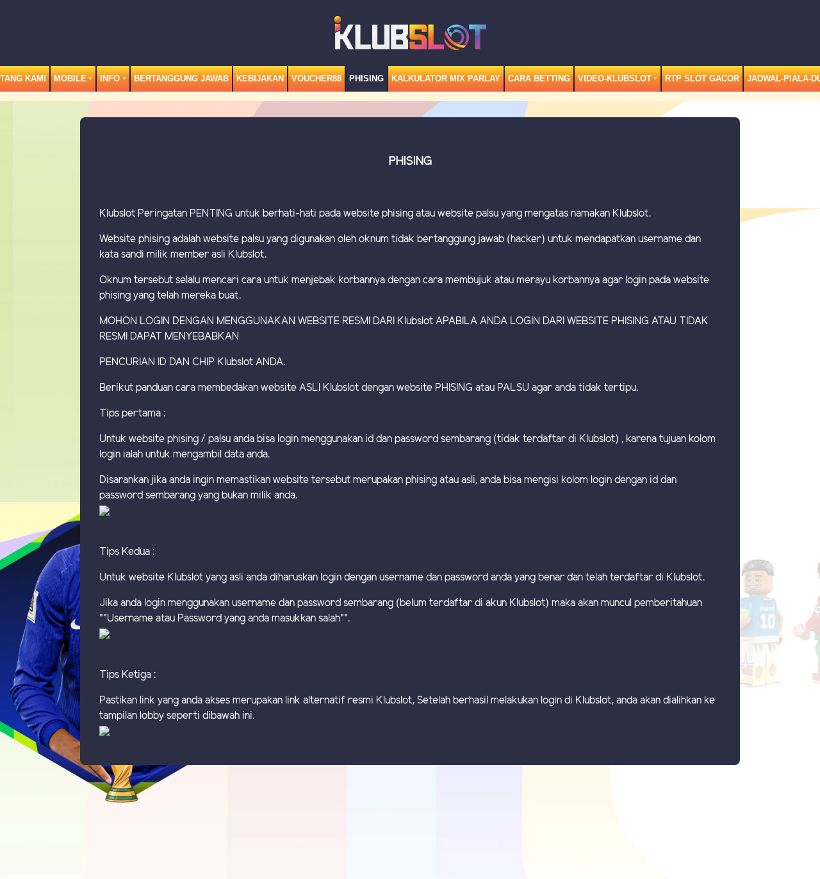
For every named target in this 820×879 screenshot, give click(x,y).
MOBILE (70, 78)
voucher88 (316, 78)
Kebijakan (260, 78)
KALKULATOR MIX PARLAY (445, 78)
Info (110, 78)
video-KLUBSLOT (615, 78)
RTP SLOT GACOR (702, 78)
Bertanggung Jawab (181, 78)
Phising (366, 78)
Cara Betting (539, 78)
